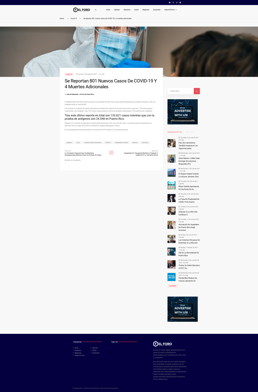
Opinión (117, 10)
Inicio (108, 10)
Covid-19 (74, 18)
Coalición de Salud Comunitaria (92, 142)
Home (62, 18)
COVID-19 (108, 142)
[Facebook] (169, 2)
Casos (78, 142)
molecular (134, 142)
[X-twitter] (173, 2)
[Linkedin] (180, 2)
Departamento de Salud (121, 142)
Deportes (127, 10)
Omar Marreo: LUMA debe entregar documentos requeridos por (189, 161)
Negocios (146, 10)
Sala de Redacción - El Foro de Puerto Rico (80, 94)
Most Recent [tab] (189, 132)
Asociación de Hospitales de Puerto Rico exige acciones (189, 227)
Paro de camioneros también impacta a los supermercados (188, 145)
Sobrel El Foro (169, 10)
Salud (136, 10)
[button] (170, 9)
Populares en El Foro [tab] (174, 132)
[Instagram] (176, 2)
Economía (156, 10)
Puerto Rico (145, 142)
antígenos (69, 142)
